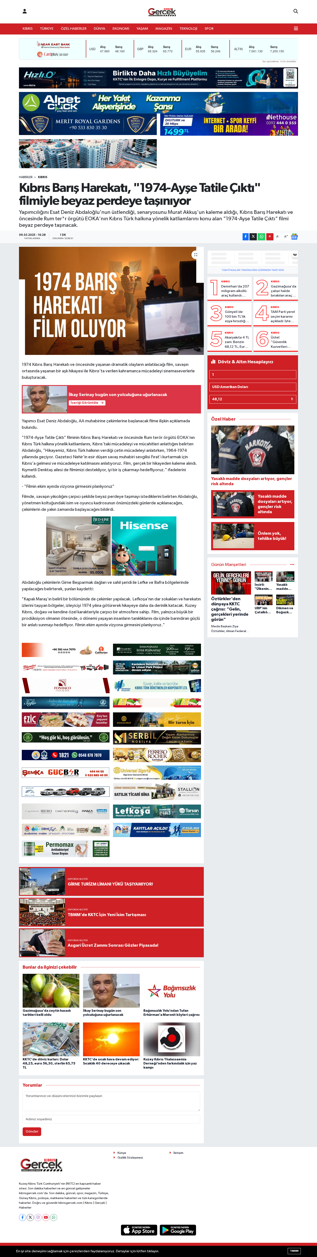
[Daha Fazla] (269, 236)
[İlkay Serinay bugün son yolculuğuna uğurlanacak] (111, 991)
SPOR (209, 29)
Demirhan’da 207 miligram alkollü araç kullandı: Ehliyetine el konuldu (235, 291)
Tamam (294, 1251)
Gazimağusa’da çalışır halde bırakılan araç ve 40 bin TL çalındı (283, 291)
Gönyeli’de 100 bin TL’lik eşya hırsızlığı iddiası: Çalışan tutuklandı (237, 316)
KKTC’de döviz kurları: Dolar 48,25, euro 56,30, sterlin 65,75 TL (49, 1063)
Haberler (26, 177)
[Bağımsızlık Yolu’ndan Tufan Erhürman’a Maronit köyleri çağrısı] (171, 991)
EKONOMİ (121, 29)
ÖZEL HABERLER (73, 29)
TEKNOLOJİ (188, 29)
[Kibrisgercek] (162, 12)
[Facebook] (22, 1217)
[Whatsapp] (53, 1217)
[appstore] (139, 1230)
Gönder (32, 1131)
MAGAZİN (163, 29)
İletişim (178, 1152)
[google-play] (178, 1230)
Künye (122, 1152)
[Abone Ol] (294, 237)
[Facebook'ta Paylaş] (246, 236)
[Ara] (295, 11)
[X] (30, 1217)
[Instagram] (38, 1217)
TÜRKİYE (46, 29)
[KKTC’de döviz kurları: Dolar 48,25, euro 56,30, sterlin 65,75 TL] (51, 1039)
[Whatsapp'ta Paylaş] (261, 236)
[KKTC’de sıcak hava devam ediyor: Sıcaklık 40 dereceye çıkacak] (111, 1039)
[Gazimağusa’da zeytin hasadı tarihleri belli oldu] (51, 991)
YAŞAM (142, 29)
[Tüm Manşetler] (292, 565)
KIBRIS (28, 29)
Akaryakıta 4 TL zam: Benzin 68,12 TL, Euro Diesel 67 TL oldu (237, 342)
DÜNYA (99, 29)
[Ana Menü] (296, 29)
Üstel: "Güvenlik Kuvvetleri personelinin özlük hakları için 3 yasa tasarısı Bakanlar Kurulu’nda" (281, 342)
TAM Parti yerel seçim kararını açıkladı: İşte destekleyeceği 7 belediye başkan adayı (283, 316)
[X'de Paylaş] (253, 236)
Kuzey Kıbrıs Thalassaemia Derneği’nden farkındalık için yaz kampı (170, 1063)
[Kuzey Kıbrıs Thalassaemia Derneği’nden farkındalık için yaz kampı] (171, 1039)
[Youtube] (45, 1217)
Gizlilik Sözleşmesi (130, 1157)
